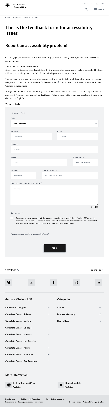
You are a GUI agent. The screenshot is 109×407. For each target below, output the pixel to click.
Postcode (15, 170)
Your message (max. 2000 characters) (26, 183)
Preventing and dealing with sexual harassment (24, 402)
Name (59, 131)
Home (7, 17)
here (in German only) (46, 82)
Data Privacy (10, 399)
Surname (15, 131)
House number (79, 157)
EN (97, 3)
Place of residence (50, 170)
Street (13, 157)
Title (13, 118)
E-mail (14, 144)
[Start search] (85, 8)
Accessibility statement (55, 399)
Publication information (30, 399)
